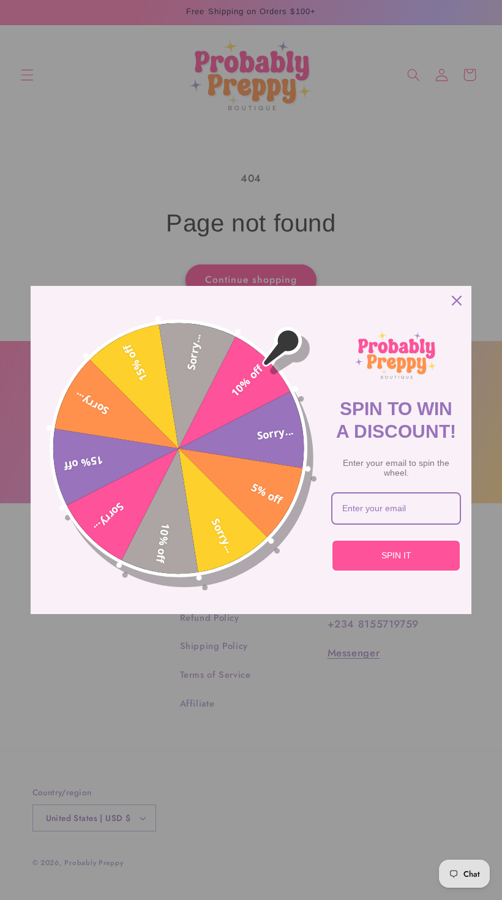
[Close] (456, 300)
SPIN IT (396, 555)
